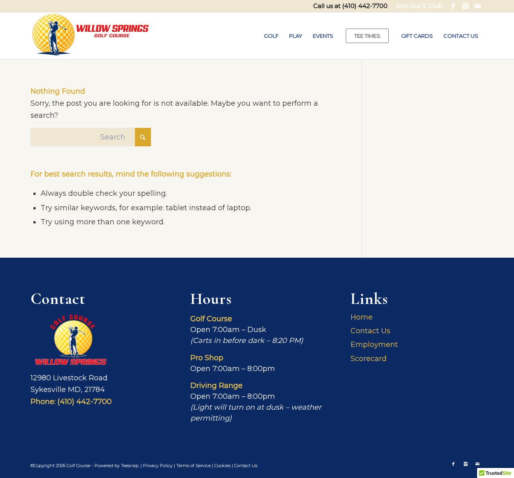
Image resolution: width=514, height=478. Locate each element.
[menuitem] (417, 6)
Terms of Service (193, 465)
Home (362, 317)
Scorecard (369, 358)
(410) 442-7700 (365, 6)
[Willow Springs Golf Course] (91, 35)
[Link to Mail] (477, 6)
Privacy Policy (158, 465)
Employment (374, 344)
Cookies (222, 465)
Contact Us (370, 330)
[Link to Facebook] (453, 6)
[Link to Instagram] (465, 6)
